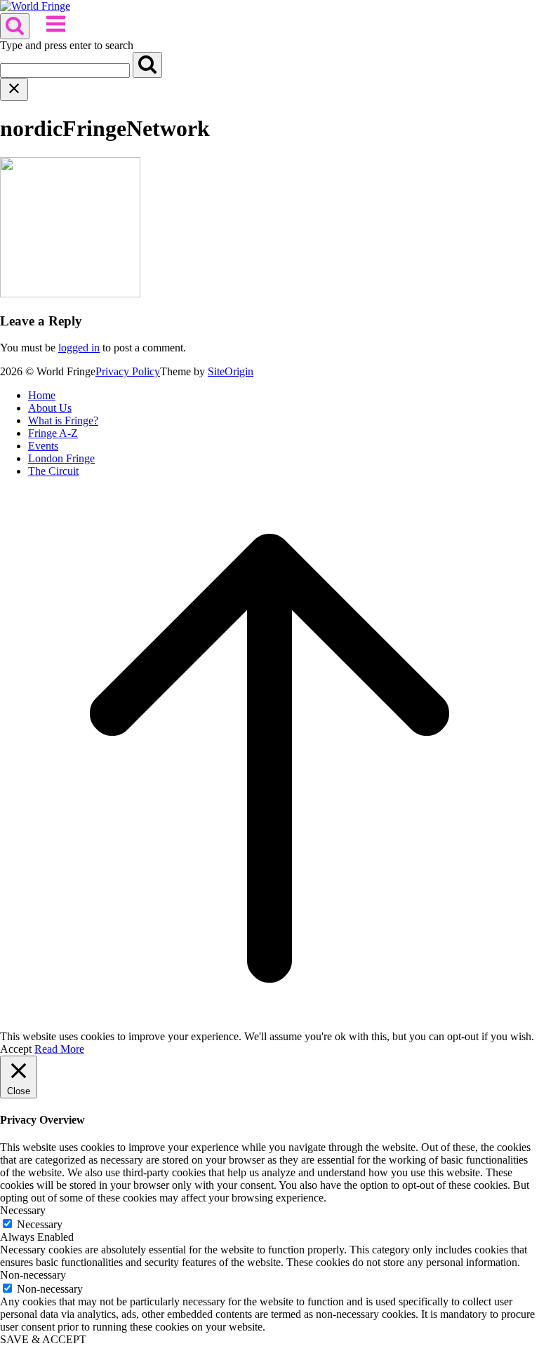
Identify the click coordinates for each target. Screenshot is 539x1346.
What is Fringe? (63, 420)
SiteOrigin (230, 371)
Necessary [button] (23, 1210)
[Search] (147, 65)
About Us (50, 408)
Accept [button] (16, 1049)
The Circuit (53, 471)
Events (43, 446)
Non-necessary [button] (33, 1275)
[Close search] (14, 89)
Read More (59, 1049)
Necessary (39, 1224)
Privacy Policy (127, 371)
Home (41, 395)
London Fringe (61, 458)
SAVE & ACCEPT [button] (43, 1339)
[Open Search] (14, 26)
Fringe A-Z (53, 433)
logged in (79, 348)
